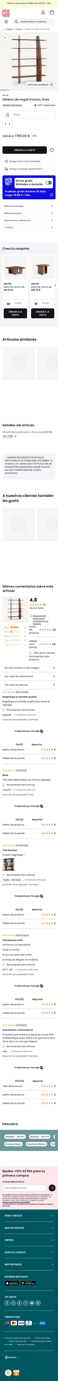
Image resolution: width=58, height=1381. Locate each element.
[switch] (34, 183)
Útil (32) (19, 1081)
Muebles (9, 29)
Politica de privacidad (18, 1341)
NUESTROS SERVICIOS (14, 1227)
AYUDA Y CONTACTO (13, 1215)
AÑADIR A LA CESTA (24, 150)
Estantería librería (36, 1144)
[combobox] (29, 669)
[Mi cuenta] (43, 12)
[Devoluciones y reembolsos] (52, 220)
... (3, 29)
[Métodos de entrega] (52, 206)
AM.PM (5, 95)
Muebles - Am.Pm (15, 1136)
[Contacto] (52, 227)
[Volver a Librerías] (5, 37)
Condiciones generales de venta (18, 1338)
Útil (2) (19, 909)
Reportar (37, 744)
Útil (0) (20, 819)
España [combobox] (12, 1357)
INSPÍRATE (9, 1240)
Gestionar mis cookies (26, 1344)
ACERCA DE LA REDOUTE (15, 1252)
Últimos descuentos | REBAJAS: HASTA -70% (29, 3)
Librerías (18, 29)
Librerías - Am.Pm (39, 1136)
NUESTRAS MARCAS (13, 1264)
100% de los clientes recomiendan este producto (42, 656)
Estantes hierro (13, 1144)
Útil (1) (19, 744)
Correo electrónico (13, 1181)
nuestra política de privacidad (16, 1202)
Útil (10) (19, 999)
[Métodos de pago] (52, 213)
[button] (52, 12)
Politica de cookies (42, 1338)
